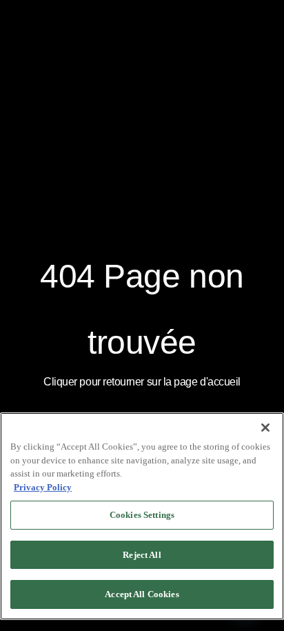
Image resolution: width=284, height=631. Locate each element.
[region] (142, 516)
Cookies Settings (142, 515)
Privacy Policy (43, 487)
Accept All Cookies (142, 594)
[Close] (265, 427)
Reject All (142, 555)
